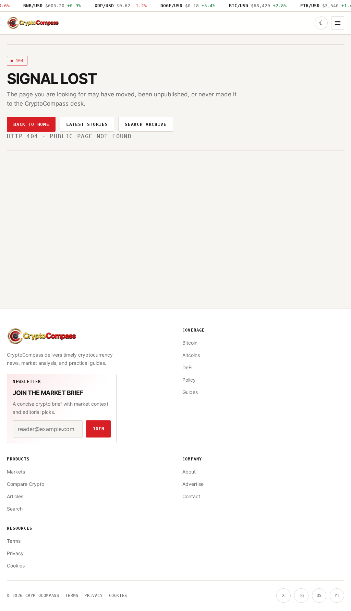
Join (99, 428)
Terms (14, 541)
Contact (191, 496)
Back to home (31, 124)
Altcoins (191, 355)
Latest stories (87, 124)
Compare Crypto (25, 484)
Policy (189, 380)
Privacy (15, 553)
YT (337, 595)
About (189, 472)
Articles (15, 496)
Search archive (145, 124)
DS (319, 595)
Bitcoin (189, 343)
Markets (16, 472)
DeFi (187, 367)
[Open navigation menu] (337, 22)
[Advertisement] (175, 202)
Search (15, 509)
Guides (190, 392)
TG (301, 595)
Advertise (193, 484)
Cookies (16, 565)
